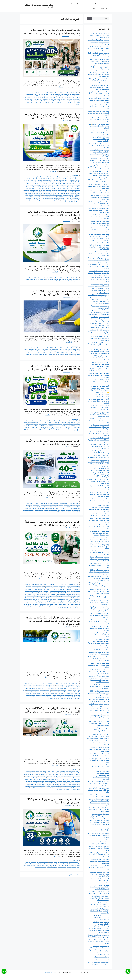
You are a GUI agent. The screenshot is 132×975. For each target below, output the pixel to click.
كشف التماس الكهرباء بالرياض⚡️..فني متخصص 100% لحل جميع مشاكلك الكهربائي (98, 126)
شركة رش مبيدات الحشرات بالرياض (71, 784)
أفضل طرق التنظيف (73, 503)
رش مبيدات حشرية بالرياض (37, 777)
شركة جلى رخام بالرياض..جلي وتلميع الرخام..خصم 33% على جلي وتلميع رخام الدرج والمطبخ (99, 608)
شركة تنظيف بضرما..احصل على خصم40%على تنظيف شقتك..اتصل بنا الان (98, 500)
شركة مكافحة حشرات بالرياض (62, 599)
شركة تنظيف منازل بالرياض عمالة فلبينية (38, 191)
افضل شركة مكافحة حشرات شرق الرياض (35, 589)
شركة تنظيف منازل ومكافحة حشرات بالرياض (35, 596)
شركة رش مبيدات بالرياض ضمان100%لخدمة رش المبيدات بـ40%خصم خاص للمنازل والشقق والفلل (52, 710)
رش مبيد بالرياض (60, 776)
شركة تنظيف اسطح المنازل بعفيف (62, 865)
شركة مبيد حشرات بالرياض (64, 787)
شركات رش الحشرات (66, 594)
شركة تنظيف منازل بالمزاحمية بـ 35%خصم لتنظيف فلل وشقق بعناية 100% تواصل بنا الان (99, 223)
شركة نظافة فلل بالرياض (56, 102)
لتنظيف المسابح (55, 696)
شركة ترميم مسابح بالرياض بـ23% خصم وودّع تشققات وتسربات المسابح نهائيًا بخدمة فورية (98, 693)
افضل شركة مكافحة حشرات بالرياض (53, 589)
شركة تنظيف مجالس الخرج (38, 354)
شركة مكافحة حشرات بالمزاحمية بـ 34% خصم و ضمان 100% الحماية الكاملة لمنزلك (99, 216)
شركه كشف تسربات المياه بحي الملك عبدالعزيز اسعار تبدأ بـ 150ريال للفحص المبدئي (98, 941)
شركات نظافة (53, 97)
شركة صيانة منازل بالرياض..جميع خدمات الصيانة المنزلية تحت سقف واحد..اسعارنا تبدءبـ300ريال (99, 647)
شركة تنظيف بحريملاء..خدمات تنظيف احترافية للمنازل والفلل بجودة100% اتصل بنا (98, 145)
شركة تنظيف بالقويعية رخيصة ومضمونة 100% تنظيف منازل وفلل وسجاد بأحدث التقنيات (98, 481)
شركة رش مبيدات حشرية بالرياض (68, 786)
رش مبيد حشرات (76, 592)
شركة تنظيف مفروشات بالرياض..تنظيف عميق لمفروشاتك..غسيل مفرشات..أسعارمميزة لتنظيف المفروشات (101, 775)
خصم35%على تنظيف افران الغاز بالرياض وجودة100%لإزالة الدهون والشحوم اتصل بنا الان (99, 898)
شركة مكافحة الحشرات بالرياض (46, 597)
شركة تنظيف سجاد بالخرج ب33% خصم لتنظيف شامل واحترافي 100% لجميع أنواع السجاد (99, 572)
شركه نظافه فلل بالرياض (44, 102)
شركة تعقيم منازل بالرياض (63, 188)
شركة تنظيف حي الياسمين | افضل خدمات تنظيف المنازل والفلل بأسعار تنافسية (99, 119)
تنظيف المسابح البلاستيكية (33, 685)
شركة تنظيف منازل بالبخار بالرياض (61, 190)
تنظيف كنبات (58, 349)
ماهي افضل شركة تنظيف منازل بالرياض (44, 200)
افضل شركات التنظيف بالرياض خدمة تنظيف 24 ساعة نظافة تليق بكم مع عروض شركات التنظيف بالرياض (99, 822)
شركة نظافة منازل (57, 198)
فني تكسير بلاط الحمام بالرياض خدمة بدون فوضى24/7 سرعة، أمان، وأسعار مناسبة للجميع (98, 809)
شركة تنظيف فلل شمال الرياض (56, 100)
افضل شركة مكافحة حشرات (69, 589)
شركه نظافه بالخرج (44, 429)
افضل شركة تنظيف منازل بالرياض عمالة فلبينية (41, 180)
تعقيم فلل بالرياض (71, 94)
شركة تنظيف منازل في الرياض (58, 196)
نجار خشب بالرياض (103, 954)
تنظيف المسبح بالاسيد (65, 686)
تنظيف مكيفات (53, 505)
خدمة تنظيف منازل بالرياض (40, 183)
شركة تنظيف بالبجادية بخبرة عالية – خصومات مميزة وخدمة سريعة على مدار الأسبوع (99, 615)
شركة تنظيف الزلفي (50, 279)
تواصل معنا (92, 8)
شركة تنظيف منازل (33, 188)
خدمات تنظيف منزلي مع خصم (48, 95)
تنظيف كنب (73, 349)
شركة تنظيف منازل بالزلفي (57, 280)
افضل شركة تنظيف (53, 92)
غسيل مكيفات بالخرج (38, 510)
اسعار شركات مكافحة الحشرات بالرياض (35, 586)
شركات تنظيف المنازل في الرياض (72, 186)
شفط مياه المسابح (56, 695)
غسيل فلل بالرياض (34, 102)
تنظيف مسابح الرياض (37, 686)
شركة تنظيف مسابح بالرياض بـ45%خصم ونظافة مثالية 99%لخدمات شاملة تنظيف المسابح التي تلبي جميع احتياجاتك (53, 620)
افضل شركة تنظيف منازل (74, 180)
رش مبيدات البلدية (67, 592)
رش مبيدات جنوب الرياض (49, 777)
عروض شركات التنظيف (74, 696)
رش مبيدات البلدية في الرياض (56, 592)
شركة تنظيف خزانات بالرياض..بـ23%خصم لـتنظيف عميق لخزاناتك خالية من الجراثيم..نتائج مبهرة (98, 841)
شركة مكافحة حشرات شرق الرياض (68, 602)
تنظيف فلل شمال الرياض (43, 94)
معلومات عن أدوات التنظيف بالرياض (99, 964)
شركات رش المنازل (40, 594)
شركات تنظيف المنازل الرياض (46, 185)
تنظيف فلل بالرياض (53, 94)
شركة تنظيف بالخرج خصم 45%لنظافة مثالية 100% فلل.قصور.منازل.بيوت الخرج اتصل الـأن (54, 367)
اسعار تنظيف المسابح (63, 683)
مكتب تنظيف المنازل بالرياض (101, 959)
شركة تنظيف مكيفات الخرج (38, 508)
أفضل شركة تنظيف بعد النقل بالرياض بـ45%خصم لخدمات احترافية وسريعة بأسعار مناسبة (98, 381)
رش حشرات (28, 591)
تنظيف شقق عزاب (44, 277)
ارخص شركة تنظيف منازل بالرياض (70, 176)
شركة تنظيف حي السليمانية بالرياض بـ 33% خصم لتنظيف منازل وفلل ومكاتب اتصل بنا (98, 93)
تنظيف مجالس (51, 349)
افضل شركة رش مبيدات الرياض (69, 772)
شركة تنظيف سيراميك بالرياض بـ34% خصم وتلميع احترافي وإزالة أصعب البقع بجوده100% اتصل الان (98, 584)
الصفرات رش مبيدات (43, 591)
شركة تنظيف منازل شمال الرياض (50, 195)
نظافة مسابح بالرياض (52, 698)
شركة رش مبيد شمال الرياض (32, 782)
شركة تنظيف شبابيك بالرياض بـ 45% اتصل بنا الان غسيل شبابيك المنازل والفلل (99, 546)
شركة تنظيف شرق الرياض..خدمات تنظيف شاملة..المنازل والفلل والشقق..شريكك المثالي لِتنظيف (99, 325)
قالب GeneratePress (49, 972)
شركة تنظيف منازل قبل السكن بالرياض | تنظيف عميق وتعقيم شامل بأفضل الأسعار (98, 106)
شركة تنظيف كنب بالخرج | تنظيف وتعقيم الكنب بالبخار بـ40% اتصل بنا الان (99, 565)
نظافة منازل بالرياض (68, 201)
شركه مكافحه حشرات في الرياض (68, 605)
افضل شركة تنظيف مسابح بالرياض (72, 685)
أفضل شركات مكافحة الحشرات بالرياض (51, 584)
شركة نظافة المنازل (35, 427)
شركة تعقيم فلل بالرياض (62, 99)
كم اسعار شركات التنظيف (61, 511)
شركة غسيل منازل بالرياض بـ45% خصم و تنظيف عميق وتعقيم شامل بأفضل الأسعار (99, 338)
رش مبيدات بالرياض (75, 777)
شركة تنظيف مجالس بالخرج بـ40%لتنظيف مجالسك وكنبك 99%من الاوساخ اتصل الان (56, 292)
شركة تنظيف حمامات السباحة (62, 691)
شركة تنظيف (53, 99)
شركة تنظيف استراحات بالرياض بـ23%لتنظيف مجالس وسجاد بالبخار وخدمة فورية (99, 861)
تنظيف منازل (97, 3)
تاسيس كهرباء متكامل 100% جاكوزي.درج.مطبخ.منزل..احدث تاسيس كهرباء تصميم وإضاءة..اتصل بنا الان (98, 699)
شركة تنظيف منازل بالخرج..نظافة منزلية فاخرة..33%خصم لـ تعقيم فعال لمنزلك (98, 665)
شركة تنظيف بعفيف (49, 865)
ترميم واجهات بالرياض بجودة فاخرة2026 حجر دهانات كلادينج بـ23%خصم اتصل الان (100, 139)
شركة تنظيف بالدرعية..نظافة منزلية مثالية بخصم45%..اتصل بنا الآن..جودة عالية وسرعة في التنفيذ (98, 591)
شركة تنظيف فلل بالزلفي (70, 280)
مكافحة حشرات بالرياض (43, 605)
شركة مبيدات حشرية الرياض (50, 787)
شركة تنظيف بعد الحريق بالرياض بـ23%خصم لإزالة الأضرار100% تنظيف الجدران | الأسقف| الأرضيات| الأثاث (98, 67)
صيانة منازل (70, 3)
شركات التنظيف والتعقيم (62, 97)
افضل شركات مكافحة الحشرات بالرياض (60, 587)
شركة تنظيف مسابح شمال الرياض (65, 693)
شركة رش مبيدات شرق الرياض (61, 597)
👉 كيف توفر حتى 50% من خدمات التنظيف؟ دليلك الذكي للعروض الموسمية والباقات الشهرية (99, 394)
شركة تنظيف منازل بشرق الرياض (41, 193)
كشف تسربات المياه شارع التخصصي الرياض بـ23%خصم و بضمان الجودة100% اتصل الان (99, 474)
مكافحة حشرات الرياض (54, 605)
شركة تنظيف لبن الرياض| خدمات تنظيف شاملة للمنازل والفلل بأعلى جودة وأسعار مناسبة (99, 414)
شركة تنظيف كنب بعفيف (62, 867)
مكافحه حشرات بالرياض (63, 607)
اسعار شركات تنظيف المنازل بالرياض (54, 178)
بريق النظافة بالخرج (71, 422)
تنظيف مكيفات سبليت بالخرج (63, 506)
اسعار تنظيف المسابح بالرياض (51, 683)
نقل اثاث (89, 3)
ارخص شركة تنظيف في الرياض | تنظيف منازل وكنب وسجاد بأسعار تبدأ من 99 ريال (99, 427)
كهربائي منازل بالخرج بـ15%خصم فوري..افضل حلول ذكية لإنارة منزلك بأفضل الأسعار (99, 749)
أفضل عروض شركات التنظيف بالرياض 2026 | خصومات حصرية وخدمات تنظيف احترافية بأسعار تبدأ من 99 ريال (98, 388)
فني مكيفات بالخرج (72, 511)
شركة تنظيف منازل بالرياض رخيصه (56, 191)
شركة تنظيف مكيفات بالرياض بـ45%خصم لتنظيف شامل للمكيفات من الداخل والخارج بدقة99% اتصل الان (98, 736)
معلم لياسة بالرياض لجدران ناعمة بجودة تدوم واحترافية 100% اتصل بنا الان (99, 717)
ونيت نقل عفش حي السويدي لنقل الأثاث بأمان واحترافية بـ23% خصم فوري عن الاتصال (99, 35)
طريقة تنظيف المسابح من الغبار (33, 695)
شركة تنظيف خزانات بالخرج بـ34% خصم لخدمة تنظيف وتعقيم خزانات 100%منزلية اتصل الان (99, 559)
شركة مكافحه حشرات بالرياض (57, 604)
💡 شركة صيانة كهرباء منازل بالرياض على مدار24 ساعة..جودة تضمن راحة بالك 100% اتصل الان (99, 671)
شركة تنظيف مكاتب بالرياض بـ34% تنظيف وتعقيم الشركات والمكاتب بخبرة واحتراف (98, 526)
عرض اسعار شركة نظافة (33, 429)
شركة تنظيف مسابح (50, 691)
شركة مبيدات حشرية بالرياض (37, 787)
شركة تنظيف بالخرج (72, 425)
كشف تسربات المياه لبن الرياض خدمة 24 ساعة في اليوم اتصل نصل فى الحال (98, 487)
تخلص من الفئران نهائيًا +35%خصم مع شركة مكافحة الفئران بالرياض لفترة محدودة (98, 344)
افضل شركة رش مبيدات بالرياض (53, 772)
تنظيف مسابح (45, 686)
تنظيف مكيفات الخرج (45, 505)
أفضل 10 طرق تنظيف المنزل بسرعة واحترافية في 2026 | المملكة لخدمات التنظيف (98, 401)
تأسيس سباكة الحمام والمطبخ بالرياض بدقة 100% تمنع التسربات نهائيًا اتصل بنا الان (98, 880)
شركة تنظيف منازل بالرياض (47, 190)
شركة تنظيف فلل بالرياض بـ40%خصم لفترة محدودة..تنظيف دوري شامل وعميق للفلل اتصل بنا (51, 31)
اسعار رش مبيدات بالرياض (51, 586)
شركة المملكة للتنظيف (32, 97)
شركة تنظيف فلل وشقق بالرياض (41, 100)
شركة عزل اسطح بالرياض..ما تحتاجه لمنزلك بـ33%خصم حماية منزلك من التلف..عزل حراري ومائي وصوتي (99, 173)
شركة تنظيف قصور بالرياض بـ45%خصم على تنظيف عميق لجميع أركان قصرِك (99, 253)
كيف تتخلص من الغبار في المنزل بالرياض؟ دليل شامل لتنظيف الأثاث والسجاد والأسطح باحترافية (99, 319)
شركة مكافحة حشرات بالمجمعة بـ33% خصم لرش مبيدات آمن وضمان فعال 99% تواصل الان (98, 210)
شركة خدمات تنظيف (67, 102)
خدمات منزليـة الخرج (47, 422)
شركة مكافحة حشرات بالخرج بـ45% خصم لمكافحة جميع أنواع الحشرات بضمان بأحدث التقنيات (99, 80)
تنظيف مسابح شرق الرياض (60, 688)
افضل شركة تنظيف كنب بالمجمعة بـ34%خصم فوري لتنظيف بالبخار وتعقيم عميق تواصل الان (99, 240)
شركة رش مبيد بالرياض (74, 782)
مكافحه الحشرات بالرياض (31, 605)
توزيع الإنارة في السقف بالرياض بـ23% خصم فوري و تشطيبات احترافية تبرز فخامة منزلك (98, 835)
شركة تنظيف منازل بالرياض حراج (72, 191)
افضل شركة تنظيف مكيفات (32, 503)
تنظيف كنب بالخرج (66, 349)
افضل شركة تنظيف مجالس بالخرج (40, 347)
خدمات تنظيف (69, 95)
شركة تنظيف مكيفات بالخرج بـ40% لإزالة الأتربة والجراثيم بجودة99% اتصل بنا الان (53, 442)
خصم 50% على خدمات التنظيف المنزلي (58, 352)
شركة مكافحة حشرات (33, 597)
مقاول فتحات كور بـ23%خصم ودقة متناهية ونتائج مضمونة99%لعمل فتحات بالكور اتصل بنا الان (98, 729)
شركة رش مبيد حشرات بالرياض (61, 782)
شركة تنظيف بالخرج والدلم (34, 425)
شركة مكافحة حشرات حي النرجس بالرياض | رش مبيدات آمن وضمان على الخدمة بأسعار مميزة (98, 74)
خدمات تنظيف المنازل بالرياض (54, 183)
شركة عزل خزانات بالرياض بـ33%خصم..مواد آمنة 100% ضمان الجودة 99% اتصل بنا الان (99, 887)
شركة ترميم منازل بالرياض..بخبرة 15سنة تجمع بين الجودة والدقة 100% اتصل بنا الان (99, 552)
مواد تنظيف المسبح (68, 698)
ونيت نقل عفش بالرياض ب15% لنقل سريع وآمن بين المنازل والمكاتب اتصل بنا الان (98, 848)
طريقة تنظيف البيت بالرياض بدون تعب (98, 962)
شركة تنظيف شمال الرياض (44, 188)
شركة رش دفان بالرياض (74, 597)
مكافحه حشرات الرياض (74, 607)
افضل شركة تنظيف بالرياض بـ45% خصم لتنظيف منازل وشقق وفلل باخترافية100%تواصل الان (99, 61)
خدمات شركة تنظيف (72, 352)
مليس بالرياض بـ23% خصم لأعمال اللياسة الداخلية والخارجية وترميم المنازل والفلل (99, 197)
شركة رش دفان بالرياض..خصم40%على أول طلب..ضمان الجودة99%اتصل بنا (100, 468)
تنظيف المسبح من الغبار (54, 686)
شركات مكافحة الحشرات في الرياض (67, 596)
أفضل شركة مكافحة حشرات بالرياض (33, 584)
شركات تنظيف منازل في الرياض (43, 186)
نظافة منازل (31, 200)
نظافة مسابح (60, 698)
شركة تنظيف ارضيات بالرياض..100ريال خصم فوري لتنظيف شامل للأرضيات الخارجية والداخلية (98, 658)
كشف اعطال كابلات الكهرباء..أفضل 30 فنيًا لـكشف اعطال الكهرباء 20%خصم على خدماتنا (98, 783)
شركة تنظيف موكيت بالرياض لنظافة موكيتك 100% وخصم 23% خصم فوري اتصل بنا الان (98, 628)
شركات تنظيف (72, 508)
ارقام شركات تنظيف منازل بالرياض (44, 176)
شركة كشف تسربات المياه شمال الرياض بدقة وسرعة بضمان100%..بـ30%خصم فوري (100, 308)
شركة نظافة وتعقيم (62, 429)
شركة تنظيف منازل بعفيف (40, 867)
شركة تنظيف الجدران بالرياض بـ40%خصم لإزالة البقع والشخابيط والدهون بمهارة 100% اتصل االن (99, 539)
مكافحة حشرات (80, 3)
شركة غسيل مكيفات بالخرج (66, 510)
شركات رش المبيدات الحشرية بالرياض (33, 779)
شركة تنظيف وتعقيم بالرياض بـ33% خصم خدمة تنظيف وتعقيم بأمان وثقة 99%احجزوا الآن (99, 686)
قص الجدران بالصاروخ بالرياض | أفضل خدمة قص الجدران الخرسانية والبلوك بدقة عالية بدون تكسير (98, 723)
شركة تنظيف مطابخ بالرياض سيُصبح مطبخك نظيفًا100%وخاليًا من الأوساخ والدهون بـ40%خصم (99, 930)
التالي (69, 875)
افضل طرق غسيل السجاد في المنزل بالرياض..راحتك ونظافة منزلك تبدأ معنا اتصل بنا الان (98, 375)
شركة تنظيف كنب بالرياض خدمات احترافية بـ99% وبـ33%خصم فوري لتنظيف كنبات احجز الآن (99, 766)
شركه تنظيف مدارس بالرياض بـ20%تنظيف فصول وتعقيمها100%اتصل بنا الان (101, 924)
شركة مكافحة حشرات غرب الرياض (34, 602)
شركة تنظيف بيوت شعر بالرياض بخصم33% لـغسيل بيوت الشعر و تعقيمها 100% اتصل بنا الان (100, 301)
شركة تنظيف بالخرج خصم (61, 425)
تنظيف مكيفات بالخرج (34, 505)
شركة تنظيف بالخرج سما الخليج (47, 425)
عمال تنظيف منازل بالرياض (67, 200)
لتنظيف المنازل (56, 200)
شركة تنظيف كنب (72, 867)
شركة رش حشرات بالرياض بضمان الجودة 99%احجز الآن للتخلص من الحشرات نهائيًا (99, 634)
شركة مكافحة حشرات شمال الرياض (51, 602)
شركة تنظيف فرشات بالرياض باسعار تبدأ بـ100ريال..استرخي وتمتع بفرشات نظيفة (98, 790)
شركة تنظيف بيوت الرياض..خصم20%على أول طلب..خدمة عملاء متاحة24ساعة (100, 828)
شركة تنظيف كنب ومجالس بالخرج (62, 354)
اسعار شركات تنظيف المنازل (69, 178)
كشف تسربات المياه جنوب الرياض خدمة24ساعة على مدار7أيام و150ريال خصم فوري (98, 440)
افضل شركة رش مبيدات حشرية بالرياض (36, 772)
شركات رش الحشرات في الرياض (53, 594)
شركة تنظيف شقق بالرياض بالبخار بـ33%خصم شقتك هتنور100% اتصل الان (99, 710)
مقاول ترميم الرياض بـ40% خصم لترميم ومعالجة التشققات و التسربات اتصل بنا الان (99, 357)
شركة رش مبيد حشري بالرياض (46, 782)
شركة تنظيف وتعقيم (45, 427)
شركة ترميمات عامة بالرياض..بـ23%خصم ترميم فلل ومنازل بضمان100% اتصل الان (98, 179)
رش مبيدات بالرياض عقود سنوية (63, 777)
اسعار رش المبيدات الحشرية (63, 586)
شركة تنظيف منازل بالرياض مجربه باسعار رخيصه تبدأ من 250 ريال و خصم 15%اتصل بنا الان (52, 116)
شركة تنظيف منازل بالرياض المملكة (32, 190)
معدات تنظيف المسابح (46, 696)
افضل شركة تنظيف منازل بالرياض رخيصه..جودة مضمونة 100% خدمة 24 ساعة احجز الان (98, 407)
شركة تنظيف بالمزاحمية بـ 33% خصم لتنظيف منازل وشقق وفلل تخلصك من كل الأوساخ (98, 433)
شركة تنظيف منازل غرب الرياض (72, 196)
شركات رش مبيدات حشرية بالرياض (47, 781)
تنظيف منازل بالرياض (53, 181)
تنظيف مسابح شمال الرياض (47, 688)
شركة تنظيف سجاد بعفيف (38, 865)
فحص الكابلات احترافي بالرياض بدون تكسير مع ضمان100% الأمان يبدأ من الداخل (99, 760)
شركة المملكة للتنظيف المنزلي (55, 424)
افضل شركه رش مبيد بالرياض (73, 591)
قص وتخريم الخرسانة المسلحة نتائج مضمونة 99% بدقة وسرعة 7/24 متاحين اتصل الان (99, 874)
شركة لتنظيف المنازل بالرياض (69, 198)
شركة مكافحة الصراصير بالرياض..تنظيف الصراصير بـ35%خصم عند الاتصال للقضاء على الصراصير (98, 295)
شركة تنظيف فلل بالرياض (70, 100)
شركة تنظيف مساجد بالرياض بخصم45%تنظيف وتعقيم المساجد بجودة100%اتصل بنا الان (99, 904)
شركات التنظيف (72, 97)
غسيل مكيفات (56, 510)
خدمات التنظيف (76, 95)
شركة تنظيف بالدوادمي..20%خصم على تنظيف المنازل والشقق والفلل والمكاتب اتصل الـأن (99, 494)
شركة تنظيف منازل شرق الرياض (65, 195)
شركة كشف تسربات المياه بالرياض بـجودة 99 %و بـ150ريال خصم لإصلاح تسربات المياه (98, 621)
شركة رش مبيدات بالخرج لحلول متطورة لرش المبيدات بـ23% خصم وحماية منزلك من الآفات (99, 87)
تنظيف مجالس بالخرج (32, 349)
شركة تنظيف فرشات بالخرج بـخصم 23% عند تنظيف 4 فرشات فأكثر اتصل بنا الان (98, 520)
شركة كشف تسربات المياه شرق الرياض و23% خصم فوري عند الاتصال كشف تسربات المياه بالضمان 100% (98, 462)
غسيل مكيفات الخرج (48, 510)
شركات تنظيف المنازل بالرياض (32, 185)
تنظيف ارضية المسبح (44, 685)
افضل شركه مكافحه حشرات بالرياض (57, 591)
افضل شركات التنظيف (63, 92)
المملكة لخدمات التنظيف (42, 862)
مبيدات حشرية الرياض (60, 789)
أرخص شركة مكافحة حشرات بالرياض (69, 584)
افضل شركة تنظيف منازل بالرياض (60, 180)
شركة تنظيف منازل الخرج (56, 427)
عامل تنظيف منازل (36, 198)
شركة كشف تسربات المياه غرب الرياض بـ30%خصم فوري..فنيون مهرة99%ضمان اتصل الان (100, 446)
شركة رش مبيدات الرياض (57, 784)
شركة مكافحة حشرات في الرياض (72, 604)
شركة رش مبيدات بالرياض (45, 784)
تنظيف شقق (33, 862)
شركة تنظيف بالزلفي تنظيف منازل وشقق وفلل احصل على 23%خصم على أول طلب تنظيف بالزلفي (53, 215)
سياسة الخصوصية (103, 8)
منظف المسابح (31, 696)
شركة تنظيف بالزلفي (40, 279)
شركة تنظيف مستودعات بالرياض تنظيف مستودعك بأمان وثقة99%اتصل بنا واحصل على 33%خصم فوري (98, 351)
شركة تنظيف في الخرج (68, 427)
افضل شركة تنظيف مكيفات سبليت (72, 505)
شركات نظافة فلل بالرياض (43, 97)
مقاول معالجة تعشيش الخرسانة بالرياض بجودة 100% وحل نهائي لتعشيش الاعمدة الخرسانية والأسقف (99, 816)
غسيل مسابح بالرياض (64, 696)
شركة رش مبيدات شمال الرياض (38, 786)
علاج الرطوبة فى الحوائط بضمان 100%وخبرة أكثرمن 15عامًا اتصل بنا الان (99, 867)
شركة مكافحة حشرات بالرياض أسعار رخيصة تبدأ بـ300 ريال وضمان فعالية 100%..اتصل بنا (52, 523)
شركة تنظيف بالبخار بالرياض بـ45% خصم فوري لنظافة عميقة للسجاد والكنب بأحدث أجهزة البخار (99, 533)
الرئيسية (105, 3)
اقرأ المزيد (60, 87)
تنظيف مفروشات (76, 863)
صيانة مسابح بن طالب (46, 695)
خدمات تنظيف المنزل (60, 95)
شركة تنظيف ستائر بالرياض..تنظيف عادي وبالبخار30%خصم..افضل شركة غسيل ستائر (99, 854)
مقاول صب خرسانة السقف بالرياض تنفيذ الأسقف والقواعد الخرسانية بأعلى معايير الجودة (98, 186)
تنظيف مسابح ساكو (71, 688)
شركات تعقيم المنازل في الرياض (60, 185)
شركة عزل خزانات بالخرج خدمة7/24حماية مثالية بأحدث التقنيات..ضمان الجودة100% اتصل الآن (98, 641)
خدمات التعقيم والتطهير (31, 94)
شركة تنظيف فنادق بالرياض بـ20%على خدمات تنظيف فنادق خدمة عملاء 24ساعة (98, 742)
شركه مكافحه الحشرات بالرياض (42, 604)
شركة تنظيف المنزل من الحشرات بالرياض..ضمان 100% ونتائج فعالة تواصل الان (99, 132)
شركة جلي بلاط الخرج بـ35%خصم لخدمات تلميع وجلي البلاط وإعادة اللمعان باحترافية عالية (99, 364)
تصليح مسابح (52, 685)
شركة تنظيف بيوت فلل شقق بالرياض (41, 99)
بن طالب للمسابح (59, 685)
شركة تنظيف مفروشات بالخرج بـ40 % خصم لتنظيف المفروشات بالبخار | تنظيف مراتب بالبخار (98, 578)
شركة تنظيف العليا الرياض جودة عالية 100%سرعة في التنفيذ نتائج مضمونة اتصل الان (98, 420)
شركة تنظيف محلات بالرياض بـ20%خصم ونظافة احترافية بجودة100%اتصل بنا (101, 917)
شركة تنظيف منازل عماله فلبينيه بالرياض (33, 195)
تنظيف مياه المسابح (36, 688)
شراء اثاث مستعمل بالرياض (101, 957)
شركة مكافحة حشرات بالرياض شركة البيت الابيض (51, 601)
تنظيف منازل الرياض (63, 181)
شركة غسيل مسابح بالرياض (35, 693)
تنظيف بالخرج (64, 422)
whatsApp (4, 971)
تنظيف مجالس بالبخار (43, 349)
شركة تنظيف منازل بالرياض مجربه (57, 193)
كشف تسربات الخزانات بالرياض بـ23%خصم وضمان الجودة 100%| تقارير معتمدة (99, 911)
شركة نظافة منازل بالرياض (47, 198)
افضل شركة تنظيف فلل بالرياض (40, 92)
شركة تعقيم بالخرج (43, 424)
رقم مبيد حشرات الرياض (67, 779)
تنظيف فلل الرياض (62, 94)
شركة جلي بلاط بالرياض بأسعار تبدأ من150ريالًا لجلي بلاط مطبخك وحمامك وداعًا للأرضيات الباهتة (98, 332)
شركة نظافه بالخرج (53, 429)
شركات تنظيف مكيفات (63, 508)
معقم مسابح (37, 696)
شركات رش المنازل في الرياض (63, 781)
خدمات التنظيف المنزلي (59, 350)
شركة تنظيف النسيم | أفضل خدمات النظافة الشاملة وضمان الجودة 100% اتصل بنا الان (99, 100)
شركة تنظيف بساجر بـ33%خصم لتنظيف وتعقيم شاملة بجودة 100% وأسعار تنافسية (99, 602)
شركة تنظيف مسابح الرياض (39, 691)
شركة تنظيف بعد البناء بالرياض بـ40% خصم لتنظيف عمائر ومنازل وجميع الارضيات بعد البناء (98, 55)
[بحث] (89, 18)
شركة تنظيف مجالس (49, 354)
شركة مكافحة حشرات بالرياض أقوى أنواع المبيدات (42, 599)
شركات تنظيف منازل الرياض (57, 186)
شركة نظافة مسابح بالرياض (66, 695)
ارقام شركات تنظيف (73, 92)
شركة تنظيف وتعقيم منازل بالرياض (42, 196)
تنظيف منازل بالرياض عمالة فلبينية (40, 181)
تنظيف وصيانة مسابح (71, 690)
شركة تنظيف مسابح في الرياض (49, 693)
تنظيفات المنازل (72, 183)
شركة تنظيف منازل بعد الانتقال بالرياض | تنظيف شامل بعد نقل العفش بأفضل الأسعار (98, 113)
